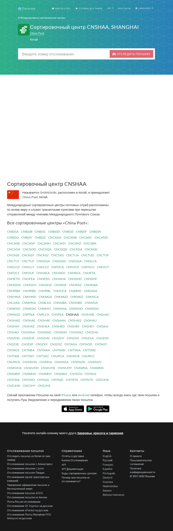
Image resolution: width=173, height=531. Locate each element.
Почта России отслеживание (23, 501)
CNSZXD (102, 338)
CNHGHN (14, 285)
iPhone (66, 395)
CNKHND (29, 297)
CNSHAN (59, 320)
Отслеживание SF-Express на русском (30, 506)
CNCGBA (89, 243)
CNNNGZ (13, 314)
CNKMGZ (76, 297)
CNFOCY (103, 267)
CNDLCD (13, 267)
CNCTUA (72, 255)
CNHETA (89, 273)
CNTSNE (13, 356)
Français (108, 464)
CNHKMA (91, 285)
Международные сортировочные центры (42, 17)
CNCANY (59, 243)
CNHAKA (43, 273)
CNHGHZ (45, 285)
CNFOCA (57, 267)
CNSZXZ (56, 344)
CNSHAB (87, 314)
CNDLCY (28, 267)
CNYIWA (13, 380)
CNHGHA (59, 279)
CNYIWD (28, 380)
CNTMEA (28, 350)
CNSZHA (91, 332)
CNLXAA (13, 303)
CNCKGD (91, 249)
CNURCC (88, 356)
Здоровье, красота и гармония (100, 433)
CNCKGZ (42, 255)
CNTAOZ (13, 350)
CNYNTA (72, 380)
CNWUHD (31, 368)
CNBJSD (54, 231)
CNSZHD (13, 338)
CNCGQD (60, 249)
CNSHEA (43, 326)
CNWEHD (30, 362)
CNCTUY (13, 261)
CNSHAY (13, 326)
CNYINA (90, 374)
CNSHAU (90, 320)
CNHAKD (58, 273)
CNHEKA (74, 273)
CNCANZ (74, 243)
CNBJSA (13, 231)
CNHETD (13, 279)
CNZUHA (102, 380)
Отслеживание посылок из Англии (27, 497)
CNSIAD (13, 332)
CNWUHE (48, 368)
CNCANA (54, 237)
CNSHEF (73, 326)
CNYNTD (86, 380)
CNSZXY (42, 344)
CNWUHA (14, 368)
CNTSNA (74, 350)
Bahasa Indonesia (113, 494)
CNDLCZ (43, 267)
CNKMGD (61, 297)
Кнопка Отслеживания (75, 460)
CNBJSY (26, 237)
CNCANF (28, 243)
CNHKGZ (75, 285)
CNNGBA (60, 303)
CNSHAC (103, 314)
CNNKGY (44, 309)
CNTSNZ (42, 356)
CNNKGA (91, 303)
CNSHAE (29, 320)
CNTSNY (28, 356)
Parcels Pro (62, 8)
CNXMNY (45, 374)
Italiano (107, 490)
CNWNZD (78, 362)
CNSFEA (58, 314)
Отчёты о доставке (73, 456)
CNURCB (73, 356)
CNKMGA (45, 297)
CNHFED (43, 279)
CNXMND (97, 368)
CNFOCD (72, 267)
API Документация (72, 469)
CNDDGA (43, 261)
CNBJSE (67, 231)
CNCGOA (13, 249)
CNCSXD (57, 255)
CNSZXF (27, 344)
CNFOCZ (13, 273)
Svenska (108, 482)
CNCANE (13, 243)
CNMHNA (29, 303)
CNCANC (85, 237)
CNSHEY (88, 326)
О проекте (136, 456)
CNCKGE (13, 255)
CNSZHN (43, 338)
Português (109, 473)
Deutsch (108, 477)
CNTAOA (70, 344)
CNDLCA (90, 261)
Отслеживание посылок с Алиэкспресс (30, 464)
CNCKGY (28, 255)
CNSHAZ (28, 326)
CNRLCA (43, 314)
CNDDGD (59, 261)
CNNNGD (76, 309)
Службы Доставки (90, 8)
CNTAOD (85, 344)
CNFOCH (87, 267)
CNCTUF (103, 255)
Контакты (124, 8)
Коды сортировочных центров (79, 473)
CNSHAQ (74, 320)
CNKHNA (13, 297)
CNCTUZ (28, 261)
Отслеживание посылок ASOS (25, 493)
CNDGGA (75, 261)
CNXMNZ (60, 374)
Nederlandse (110, 486)
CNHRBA (13, 291)
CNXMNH (29, 374)
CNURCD (13, 362)
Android (83, 395)
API (64, 464)
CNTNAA (43, 350)
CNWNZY (95, 362)
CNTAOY (101, 344)
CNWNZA (61, 362)
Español (107, 469)
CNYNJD (57, 380)
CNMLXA (44, 303)
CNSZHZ (73, 338)
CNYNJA (43, 380)
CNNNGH (92, 309)
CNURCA (57, 356)
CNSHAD (13, 320)
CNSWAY (60, 332)
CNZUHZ (44, 386)
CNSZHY (58, 338)
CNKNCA (92, 297)
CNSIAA (102, 326)
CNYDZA (76, 374)
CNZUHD (13, 386)
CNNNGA (60, 309)
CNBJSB (26, 231)
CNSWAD (44, 332)
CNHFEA (28, 279)
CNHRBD (29, 291)
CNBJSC (40, 231)
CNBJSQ (13, 237)
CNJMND (75, 291)
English (107, 456)
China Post (37, 33)
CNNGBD (75, 303)
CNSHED (58, 326)
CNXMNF (13, 374)
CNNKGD (13, 309)
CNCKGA (76, 249)
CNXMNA (81, 368)
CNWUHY (65, 368)
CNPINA (28, 314)
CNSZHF (28, 338)
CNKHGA (90, 291)
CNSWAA (28, 332)
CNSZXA (87, 338)
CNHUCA (60, 291)
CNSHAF (44, 320)
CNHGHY (29, 285)
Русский (107, 460)
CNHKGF (60, 285)
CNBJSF (81, 231)
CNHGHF (90, 279)
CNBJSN (95, 231)
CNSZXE (13, 344)
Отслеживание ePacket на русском (27, 510)
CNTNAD (59, 350)
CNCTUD (87, 255)
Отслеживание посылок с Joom (25, 468)
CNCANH (44, 243)
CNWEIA (45, 362)
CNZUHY (29, 386)
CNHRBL (44, 291)
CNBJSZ (40, 237)
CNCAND (101, 237)
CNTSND (89, 350)
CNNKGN (29, 309)
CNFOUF (28, 273)
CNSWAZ (76, 332)
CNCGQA (45, 249)
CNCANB (70, 237)
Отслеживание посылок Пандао (25, 472)
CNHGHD (75, 279)
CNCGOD (29, 249)
